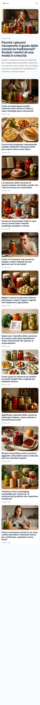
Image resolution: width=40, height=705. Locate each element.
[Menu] (37, 3)
